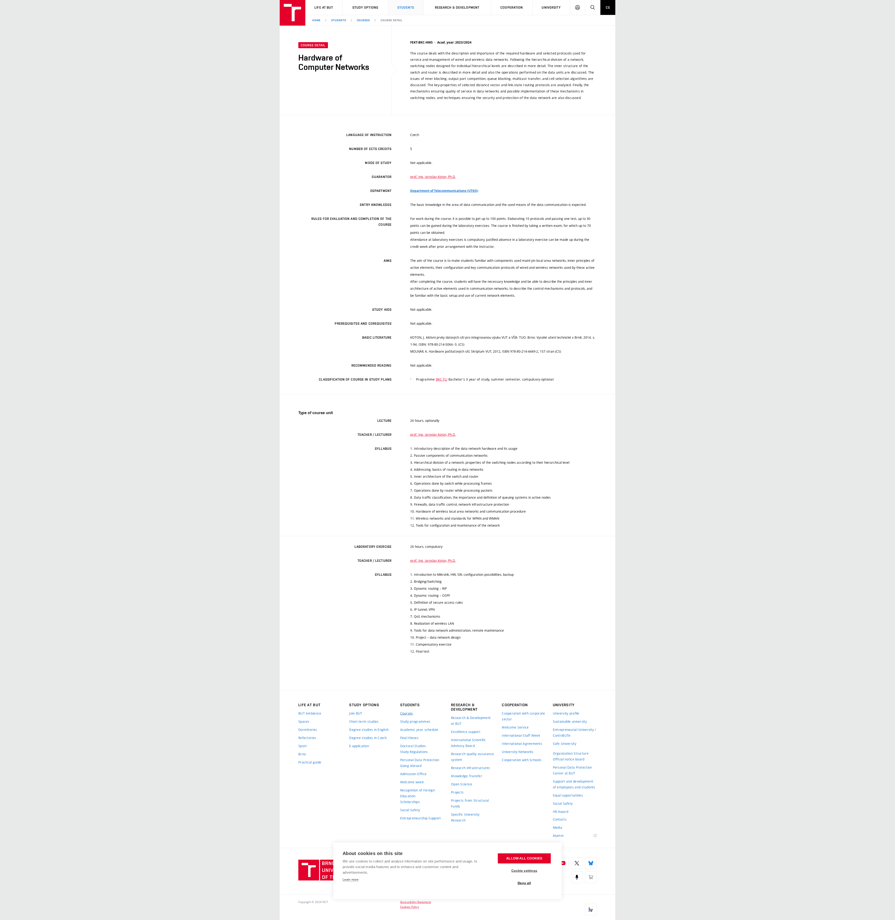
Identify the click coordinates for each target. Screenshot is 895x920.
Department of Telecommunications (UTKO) (444, 191)
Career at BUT (564, 773)
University (551, 7)
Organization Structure (571, 753)
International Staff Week (521, 735)
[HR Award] (591, 909)
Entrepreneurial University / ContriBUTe (574, 732)
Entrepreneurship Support (420, 818)
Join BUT (355, 713)
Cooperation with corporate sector (523, 716)
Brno (302, 754)
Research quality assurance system (472, 757)
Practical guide (309, 762)
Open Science (461, 784)
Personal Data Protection (419, 760)
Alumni (558, 835)
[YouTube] (563, 863)
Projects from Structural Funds (470, 803)
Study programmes (415, 721)
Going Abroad (410, 765)
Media (557, 827)
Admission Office (413, 774)
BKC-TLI (442, 379)
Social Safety (410, 810)
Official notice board (569, 759)
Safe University (564, 743)
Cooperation (511, 7)
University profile (566, 713)
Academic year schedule (419, 729)
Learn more (350, 879)
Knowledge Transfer (466, 776)
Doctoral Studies (413, 746)
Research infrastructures (470, 768)
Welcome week (412, 782)
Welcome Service (515, 727)
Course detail (391, 20)
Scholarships (410, 802)
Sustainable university (570, 721)
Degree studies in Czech (368, 738)
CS (608, 7)
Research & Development (457, 7)
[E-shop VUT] (591, 877)
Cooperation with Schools (521, 760)
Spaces (304, 721)
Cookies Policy (409, 907)
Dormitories (307, 729)
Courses (363, 20)
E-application (359, 746)
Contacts (560, 819)
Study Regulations (414, 752)
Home (316, 20)
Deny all (524, 883)
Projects (457, 792)
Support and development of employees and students (574, 784)
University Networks (517, 752)
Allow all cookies (524, 858)
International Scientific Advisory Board (468, 743)
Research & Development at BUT (471, 721)
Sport (302, 746)
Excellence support (465, 731)
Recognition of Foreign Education (417, 793)
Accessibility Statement (415, 902)
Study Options (365, 7)
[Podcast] (577, 877)
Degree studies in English (369, 729)
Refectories (307, 738)
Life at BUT (323, 7)
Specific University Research (465, 817)
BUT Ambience (309, 713)
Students (405, 7)
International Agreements (522, 743)
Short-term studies (364, 721)
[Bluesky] (591, 863)
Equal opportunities (568, 795)
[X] (577, 863)
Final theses (409, 738)
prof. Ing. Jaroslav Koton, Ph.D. (433, 176)
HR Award (560, 811)
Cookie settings (524, 870)
